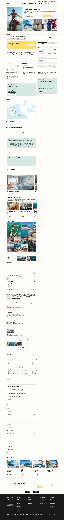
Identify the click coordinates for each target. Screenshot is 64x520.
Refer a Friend (52, 507)
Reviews (34, 33)
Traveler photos (29, 33)
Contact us (45, 1)
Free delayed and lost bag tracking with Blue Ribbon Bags (17, 393)
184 (26, 349)
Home (7, 6)
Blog (50, 500)
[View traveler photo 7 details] (17, 240)
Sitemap (8, 518)
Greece (13, 6)
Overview (8, 33)
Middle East (19, 506)
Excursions (24, 33)
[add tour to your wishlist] (52, 16)
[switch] (17, 461)
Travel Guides (52, 502)
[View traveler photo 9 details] (32, 240)
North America (19, 507)
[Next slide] (35, 184)
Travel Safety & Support (53, 503)
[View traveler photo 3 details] (32, 226)
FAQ (45, 33)
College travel (41, 503)
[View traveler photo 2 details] (24, 226)
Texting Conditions (30, 518)
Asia (18, 500)
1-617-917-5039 (14, 88)
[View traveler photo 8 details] (24, 240)
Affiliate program (52, 504)
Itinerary (12, 33)
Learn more (9, 399)
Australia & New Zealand (21, 502)
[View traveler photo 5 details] (32, 233)
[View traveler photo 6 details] (10, 240)
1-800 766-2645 (9, 500)
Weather (38, 33)
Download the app (40, 75)
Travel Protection (22, 518)
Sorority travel (41, 502)
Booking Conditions (12, 518)
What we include (31, 500)
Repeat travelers (41, 500)
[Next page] (29, 349)
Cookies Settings (36, 518)
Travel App (30, 503)
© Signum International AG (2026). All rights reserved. (46, 518)
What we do (30, 499)
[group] (20, 184)
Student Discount (52, 509)
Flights (43, 33)
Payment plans (41, 499)
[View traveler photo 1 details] (14, 229)
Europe (10, 6)
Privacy (26, 518)
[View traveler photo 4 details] (24, 233)
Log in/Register (53, 1)
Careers (29, 502)
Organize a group (40, 1)
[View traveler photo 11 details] (17, 248)
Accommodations (18, 33)
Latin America (19, 504)
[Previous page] (13, 349)
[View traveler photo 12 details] (24, 248)
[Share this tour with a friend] (54, 16)
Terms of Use (17, 518)
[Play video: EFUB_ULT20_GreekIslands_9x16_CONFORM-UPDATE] (14, 19)
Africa (18, 499)
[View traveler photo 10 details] (10, 248)
